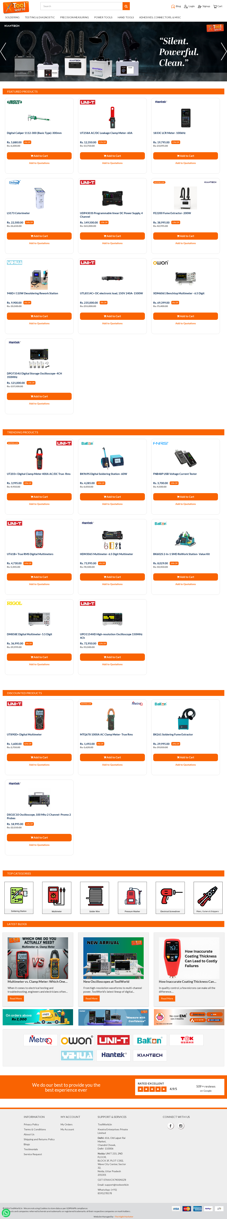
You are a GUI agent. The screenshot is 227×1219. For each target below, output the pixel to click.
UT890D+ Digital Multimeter (24, 734)
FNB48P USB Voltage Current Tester (175, 473)
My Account (67, 1129)
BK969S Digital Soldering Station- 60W (103, 473)
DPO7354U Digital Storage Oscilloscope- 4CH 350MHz (34, 375)
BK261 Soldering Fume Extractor (173, 734)
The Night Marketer (124, 1216)
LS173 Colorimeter (18, 213)
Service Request (33, 1154)
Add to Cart (40, 155)
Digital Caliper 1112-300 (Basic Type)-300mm (34, 132)
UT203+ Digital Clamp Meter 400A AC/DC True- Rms (39, 473)
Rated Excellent (151, 1083)
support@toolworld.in (117, 1184)
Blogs (27, 1144)
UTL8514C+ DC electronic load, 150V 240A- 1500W (111, 293)
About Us (29, 1134)
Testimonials (31, 1149)
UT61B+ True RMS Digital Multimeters (30, 554)
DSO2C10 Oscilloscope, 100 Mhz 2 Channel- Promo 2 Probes (39, 816)
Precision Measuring (74, 17)
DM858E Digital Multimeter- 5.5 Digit (29, 634)
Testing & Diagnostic (40, 17)
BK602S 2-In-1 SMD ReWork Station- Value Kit (181, 554)
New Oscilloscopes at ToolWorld (106, 981)
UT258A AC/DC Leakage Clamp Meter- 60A (106, 132)
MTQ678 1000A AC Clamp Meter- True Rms (106, 734)
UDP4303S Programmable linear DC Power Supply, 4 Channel (111, 214)
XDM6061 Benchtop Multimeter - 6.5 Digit (178, 293)
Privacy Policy (31, 1124)
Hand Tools (126, 17)
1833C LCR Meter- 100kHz (169, 132)
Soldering (12, 17)
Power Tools (103, 17)
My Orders (67, 1124)
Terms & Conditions (35, 1129)
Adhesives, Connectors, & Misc (160, 17)
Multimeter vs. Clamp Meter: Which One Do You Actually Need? (36, 983)
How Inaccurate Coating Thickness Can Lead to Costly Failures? (186, 983)
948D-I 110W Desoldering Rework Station (32, 293)
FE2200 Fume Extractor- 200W (172, 213)
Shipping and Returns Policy (39, 1139)
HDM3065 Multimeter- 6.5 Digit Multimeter (106, 554)
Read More (16, 998)
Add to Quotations (39, 162)
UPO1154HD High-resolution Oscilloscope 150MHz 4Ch (111, 636)
